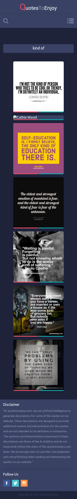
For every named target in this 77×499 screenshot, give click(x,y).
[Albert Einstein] (38, 342)
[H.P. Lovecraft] (38, 179)
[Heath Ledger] (38, 287)
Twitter (15, 483)
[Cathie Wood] (25, 117)
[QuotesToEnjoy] (38, 7)
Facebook (6, 483)
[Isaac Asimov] (38, 125)
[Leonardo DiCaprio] (38, 63)
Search (5, 21)
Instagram (24, 483)
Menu (70, 21)
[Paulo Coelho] (38, 233)
